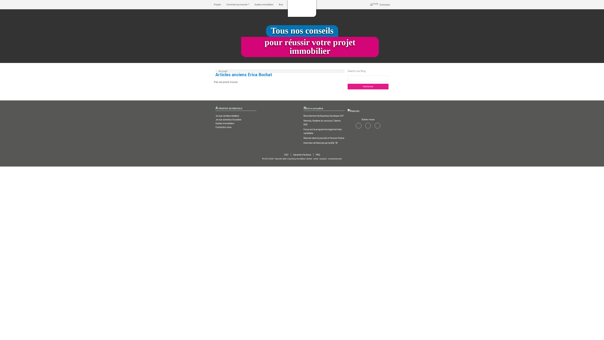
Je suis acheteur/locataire (228, 119)
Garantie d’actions (302, 154)
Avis (281, 4)
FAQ (318, 154)
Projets (217, 4)
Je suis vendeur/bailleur (227, 116)
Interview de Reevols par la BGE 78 (321, 143)
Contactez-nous (223, 127)
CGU (286, 154)
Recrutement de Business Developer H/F (324, 116)
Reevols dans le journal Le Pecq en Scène (324, 138)
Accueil (223, 71)
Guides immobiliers (263, 4)
